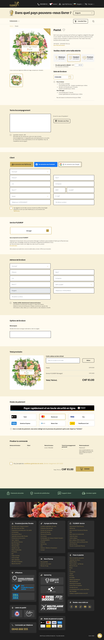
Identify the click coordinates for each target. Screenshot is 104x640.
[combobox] (30, 171)
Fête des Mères (15, 544)
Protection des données (47, 528)
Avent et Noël (15, 557)
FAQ (71, 532)
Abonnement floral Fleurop (77, 526)
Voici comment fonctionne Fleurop (79, 530)
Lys (70, 570)
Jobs (42, 546)
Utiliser (88, 360)
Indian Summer (16, 555)
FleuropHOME (44, 562)
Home (11, 26)
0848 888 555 (20, 629)
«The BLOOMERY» (45, 540)
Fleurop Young (44, 566)
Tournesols (72, 571)
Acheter (87, 469)
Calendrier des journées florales (20, 536)
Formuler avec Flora (63, 121)
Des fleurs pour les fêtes (18, 528)
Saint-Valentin (15, 540)
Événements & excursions (18, 538)
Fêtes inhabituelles (16, 550)
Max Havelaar (73, 591)
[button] (14, 21)
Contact (43, 550)
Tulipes (71, 573)
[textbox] (30, 172)
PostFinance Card (83, 423)
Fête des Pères (15, 546)
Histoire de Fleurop (45, 532)
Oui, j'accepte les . (38, 463)
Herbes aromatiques (75, 579)
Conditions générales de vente (48, 526)
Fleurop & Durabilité (46, 534)
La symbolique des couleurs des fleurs (79, 589)
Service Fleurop (73, 544)
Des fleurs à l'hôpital (17, 561)
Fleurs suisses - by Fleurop (76, 564)
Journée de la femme (17, 542)
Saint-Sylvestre (15, 559)
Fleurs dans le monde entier (77, 534)
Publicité (43, 542)
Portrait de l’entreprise (46, 530)
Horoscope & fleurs (17, 534)
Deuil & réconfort (16, 563)
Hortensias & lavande (75, 583)
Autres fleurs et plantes (76, 585)
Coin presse (44, 536)
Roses (71, 568)
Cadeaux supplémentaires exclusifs (79, 593)
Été (12, 554)
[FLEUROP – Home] (14, 4)
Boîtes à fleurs (73, 562)
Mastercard (54, 417)
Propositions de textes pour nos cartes (22, 530)
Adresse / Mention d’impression (49, 548)
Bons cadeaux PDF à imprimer (77, 540)
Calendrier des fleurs (75, 560)
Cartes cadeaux (73, 538)
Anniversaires (15, 532)
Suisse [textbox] (13, 196)
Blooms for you (74, 566)
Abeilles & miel (15, 548)
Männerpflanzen (74, 581)
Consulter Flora (82, 21)
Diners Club (54, 423)
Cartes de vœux (74, 536)
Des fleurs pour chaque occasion (20, 526)
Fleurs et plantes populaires (77, 558)
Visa (83, 417)
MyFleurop (72, 528)
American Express (25, 423)
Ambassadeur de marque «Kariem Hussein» (52, 538)
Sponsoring (43, 544)
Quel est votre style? (46, 564)
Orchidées (72, 577)
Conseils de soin (74, 587)
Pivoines (72, 575)
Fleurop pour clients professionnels (79, 542)
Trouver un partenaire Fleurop (77, 546)
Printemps (14, 552)
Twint (25, 417)
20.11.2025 (53, 463)
